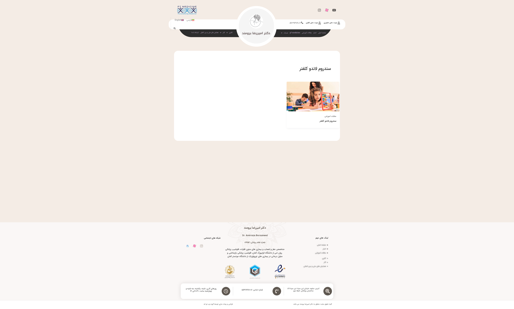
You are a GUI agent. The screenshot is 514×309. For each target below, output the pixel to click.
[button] (284, 33)
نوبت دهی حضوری (330, 22)
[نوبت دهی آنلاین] (319, 23)
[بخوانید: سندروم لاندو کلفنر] (313, 96)
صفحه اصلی (322, 32)
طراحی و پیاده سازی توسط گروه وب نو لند (218, 304)
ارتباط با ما (195, 32)
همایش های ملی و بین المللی (209, 32)
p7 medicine (295, 32)
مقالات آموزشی (307, 32)
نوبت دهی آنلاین (312, 22)
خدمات (286, 32)
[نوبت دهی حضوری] (338, 23)
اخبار (315, 32)
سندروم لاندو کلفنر (328, 121)
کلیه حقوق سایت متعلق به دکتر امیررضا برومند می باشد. (312, 304)
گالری (231, 32)
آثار (224, 32)
